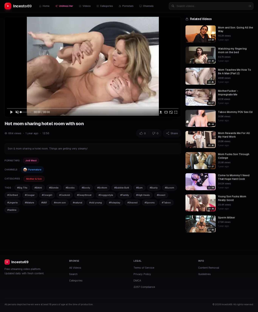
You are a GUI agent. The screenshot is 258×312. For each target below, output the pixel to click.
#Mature (29, 202)
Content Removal (208, 267)
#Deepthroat (84, 195)
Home (46, 6)
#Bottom (102, 187)
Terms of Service (144, 267)
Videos (87, 6)
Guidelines (204, 274)
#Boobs (70, 187)
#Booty (86, 187)
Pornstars (128, 6)
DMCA (137, 280)
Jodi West (31, 160)
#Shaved (132, 202)
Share (174, 133)
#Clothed (12, 195)
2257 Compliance (144, 287)
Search (73, 274)
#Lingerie (12, 202)
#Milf (44, 202)
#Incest (161, 195)
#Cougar (30, 195)
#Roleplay (114, 202)
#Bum (139, 187)
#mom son (60, 202)
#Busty (154, 187)
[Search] (249, 6)
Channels (148, 6)
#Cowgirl (47, 195)
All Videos (75, 267)
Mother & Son (34, 178)
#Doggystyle (106, 195)
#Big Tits (22, 187)
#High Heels (143, 195)
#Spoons (150, 202)
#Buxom (169, 187)
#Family (124, 195)
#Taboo (166, 202)
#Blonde (54, 187)
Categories (106, 6)
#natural (77, 202)
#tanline (11, 210)
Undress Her (66, 6)
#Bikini (38, 187)
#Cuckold (64, 195)
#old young (95, 202)
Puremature (34, 169)
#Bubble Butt (121, 187)
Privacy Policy (142, 274)
